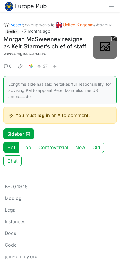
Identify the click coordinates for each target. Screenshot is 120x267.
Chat (12, 161)
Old (96, 147)
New (80, 147)
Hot (11, 147)
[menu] (111, 6)
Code (11, 245)
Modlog (13, 198)
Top (27, 147)
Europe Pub (31, 6)
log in (44, 115)
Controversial (53, 147)
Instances (15, 221)
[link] (20, 65)
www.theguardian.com (24, 53)
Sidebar (15, 134)
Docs (10, 233)
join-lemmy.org (21, 256)
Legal (11, 210)
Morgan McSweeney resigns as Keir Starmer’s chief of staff (44, 43)
